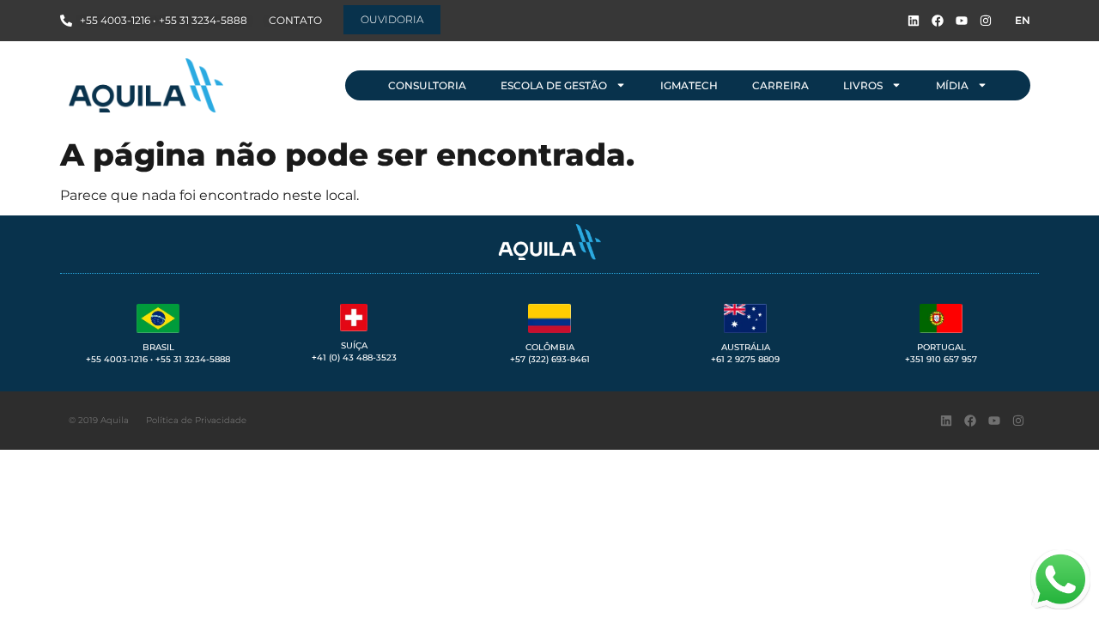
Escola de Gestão (554, 85)
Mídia (952, 85)
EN (1022, 20)
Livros (863, 85)
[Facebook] (938, 21)
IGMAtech (689, 85)
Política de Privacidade (196, 420)
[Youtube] (962, 21)
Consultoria (427, 85)
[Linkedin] (914, 21)
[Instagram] (986, 21)
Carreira (780, 85)
